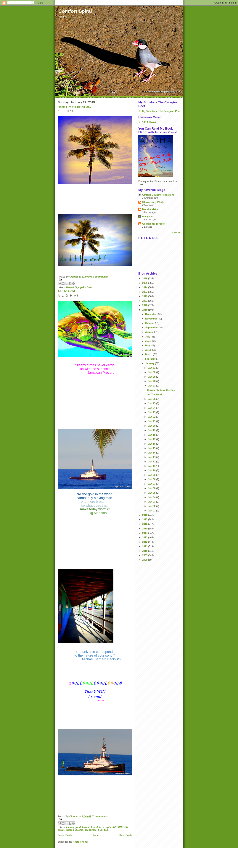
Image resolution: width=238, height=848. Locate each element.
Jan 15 (152, 448)
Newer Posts (65, 835)
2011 (145, 546)
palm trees (86, 287)
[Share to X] (66, 283)
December (151, 314)
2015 (145, 528)
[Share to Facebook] (70, 283)
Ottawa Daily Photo (153, 202)
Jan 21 (152, 421)
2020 (145, 305)
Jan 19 (152, 430)
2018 (145, 515)
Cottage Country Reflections (158, 194)
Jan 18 (152, 434)
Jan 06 (152, 488)
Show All (176, 233)
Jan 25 (152, 403)
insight (107, 827)
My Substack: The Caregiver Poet (161, 111)
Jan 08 (152, 479)
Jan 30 (152, 372)
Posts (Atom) (80, 841)
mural (61, 830)
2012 (145, 542)
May (148, 345)
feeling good (73, 827)
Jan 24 (152, 408)
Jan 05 (152, 492)
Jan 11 (152, 466)
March (149, 354)
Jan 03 (152, 501)
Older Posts (125, 835)
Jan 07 (152, 483)
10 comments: (99, 816)
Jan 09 (152, 475)
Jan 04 (152, 497)
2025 (145, 283)
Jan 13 (152, 457)
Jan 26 (152, 399)
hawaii (86, 827)
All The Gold (66, 291)
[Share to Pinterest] (73, 283)
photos (70, 830)
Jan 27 (152, 385)
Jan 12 (152, 461)
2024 (145, 287)
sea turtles (91, 830)
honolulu (96, 827)
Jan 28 (152, 381)
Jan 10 (152, 470)
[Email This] (59, 283)
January (150, 363)
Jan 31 (152, 367)
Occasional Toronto (153, 223)
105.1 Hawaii (149, 122)
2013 (145, 537)
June (148, 341)
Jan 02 (152, 506)
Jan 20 (152, 425)
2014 (145, 533)
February (150, 359)
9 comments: (100, 276)
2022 (145, 296)
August (149, 332)
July (148, 336)
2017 (145, 519)
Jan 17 (152, 439)
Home (95, 835)
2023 (145, 292)
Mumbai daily (150, 209)
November (151, 318)
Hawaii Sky (72, 287)
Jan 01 (152, 510)
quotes (79, 830)
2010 (145, 550)
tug (106, 830)
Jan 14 (152, 452)
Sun (100, 830)
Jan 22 (152, 416)
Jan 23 (152, 412)
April (148, 350)
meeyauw (147, 216)
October (150, 323)
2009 (145, 555)
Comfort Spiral (75, 11)
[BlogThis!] (63, 283)
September (151, 327)
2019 (145, 309)
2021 (145, 300)
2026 (145, 278)
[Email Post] (95, 279)
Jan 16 (152, 443)
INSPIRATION (120, 827)
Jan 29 (152, 376)
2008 (145, 559)
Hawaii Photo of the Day (74, 106)
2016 (145, 524)
